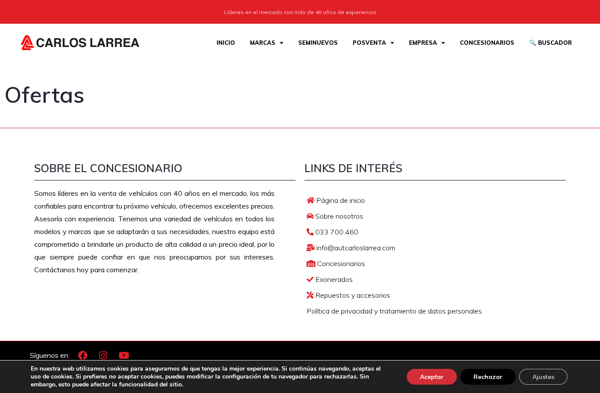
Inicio (226, 42)
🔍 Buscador (550, 42)
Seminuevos (318, 42)
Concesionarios (487, 42)
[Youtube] (124, 355)
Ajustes (543, 377)
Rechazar (487, 377)
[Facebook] (82, 355)
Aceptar (432, 377)
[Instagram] (103, 355)
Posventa (369, 42)
